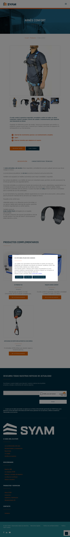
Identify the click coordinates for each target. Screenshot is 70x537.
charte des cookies (37, 273)
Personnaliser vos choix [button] (39, 277)
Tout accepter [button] (19, 277)
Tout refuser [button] (28, 277)
